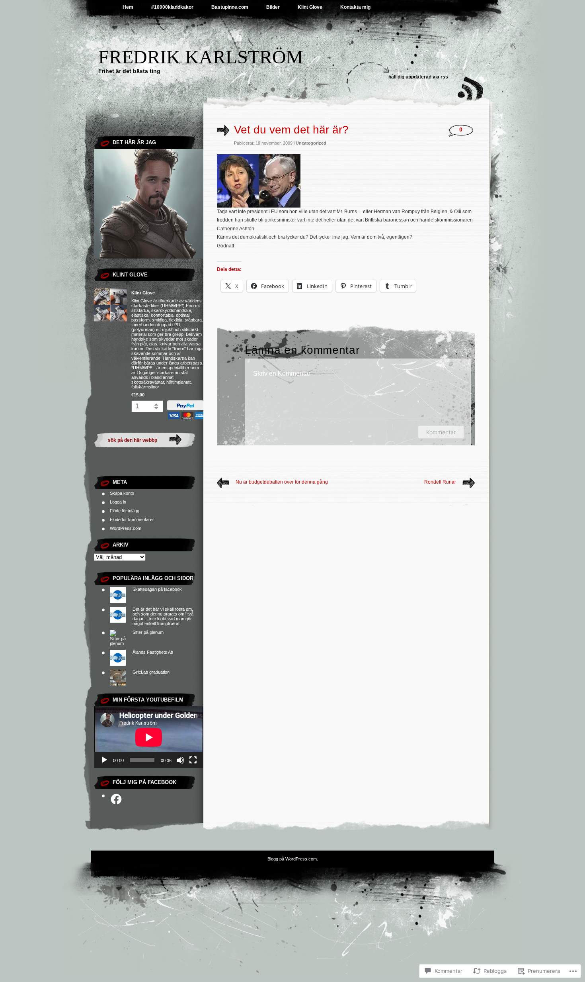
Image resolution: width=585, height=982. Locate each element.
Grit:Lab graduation (151, 672)
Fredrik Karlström (200, 56)
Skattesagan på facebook (157, 589)
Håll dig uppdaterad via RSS (418, 77)
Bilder (273, 7)
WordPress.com (125, 528)
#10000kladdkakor (172, 7)
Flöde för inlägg (124, 510)
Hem (128, 7)
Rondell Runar (440, 482)
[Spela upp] (104, 760)
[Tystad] (180, 760)
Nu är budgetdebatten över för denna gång (282, 482)
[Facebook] (116, 799)
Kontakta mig (355, 7)
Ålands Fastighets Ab (153, 652)
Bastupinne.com (229, 7)
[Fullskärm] (193, 760)
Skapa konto (122, 493)
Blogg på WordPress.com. (292, 859)
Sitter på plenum (148, 632)
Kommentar (441, 432)
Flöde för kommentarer (132, 519)
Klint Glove (310, 7)
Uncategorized (311, 143)
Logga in (118, 502)
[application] (148, 737)
